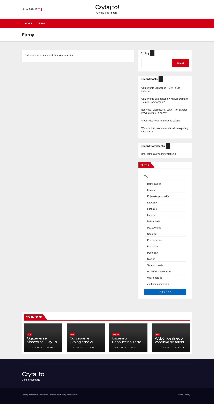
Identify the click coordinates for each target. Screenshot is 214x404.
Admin (49, 347)
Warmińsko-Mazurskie (159, 271)
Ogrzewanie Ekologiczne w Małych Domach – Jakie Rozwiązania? (85, 343)
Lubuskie (152, 209)
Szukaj (145, 53)
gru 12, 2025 (78, 347)
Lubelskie (152, 202)
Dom (29, 334)
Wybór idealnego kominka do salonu (160, 120)
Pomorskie (153, 253)
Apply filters (165, 291)
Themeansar (72, 395)
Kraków (151, 190)
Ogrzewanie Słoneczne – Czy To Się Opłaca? (42, 342)
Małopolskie (153, 221)
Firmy (42, 23)
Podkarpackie (154, 240)
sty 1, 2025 (120, 347)
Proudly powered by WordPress (35, 395)
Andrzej (135, 347)
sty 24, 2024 (163, 347)
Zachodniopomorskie (158, 284)
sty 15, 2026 (35, 347)
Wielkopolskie (154, 278)
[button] (191, 23)
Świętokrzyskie (155, 265)
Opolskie (152, 234)
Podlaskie (152, 246)
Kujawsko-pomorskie (158, 196)
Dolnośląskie (154, 184)
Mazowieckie (154, 227)
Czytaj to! (107, 7)
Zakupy (116, 334)
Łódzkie (151, 215)
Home (28, 23)
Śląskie (151, 259)
